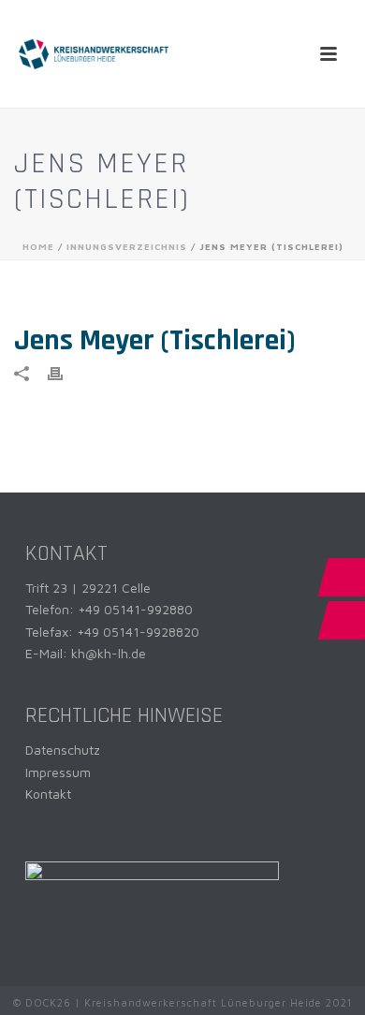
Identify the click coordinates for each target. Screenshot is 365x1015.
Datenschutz (62, 750)
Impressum (58, 772)
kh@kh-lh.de (108, 653)
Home (38, 246)
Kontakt (48, 794)
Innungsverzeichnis (126, 246)
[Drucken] (64, 372)
